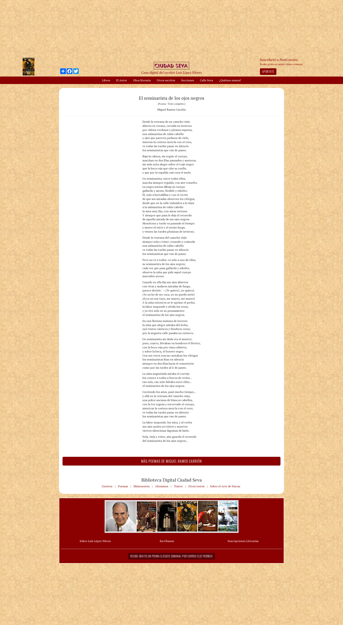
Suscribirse (153, 339)
